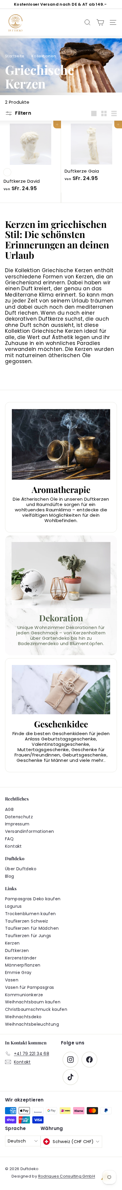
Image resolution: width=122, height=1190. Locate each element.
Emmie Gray (18, 972)
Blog (9, 876)
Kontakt (13, 846)
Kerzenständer (20, 958)
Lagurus (13, 906)
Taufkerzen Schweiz (26, 921)
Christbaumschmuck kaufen (36, 1009)
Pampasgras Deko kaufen (32, 899)
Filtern (22, 113)
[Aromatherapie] (61, 444)
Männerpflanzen (22, 965)
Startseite (15, 56)
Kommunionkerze (24, 995)
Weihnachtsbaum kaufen (32, 1002)
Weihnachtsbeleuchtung (32, 1024)
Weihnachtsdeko (23, 1017)
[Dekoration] (61, 575)
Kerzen (12, 943)
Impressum (17, 824)
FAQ (9, 839)
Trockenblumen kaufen (30, 914)
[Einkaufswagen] (100, 22)
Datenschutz (19, 817)
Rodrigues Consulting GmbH (66, 1176)
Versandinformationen (29, 831)
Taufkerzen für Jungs (28, 936)
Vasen (11, 980)
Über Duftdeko (20, 869)
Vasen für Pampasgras (29, 987)
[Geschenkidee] (61, 689)
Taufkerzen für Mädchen (32, 928)
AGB (9, 809)
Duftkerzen (17, 950)
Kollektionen (43, 56)
